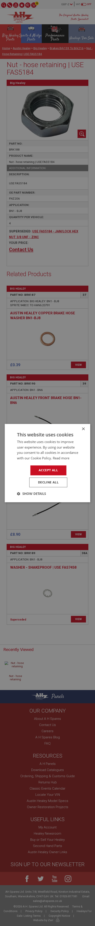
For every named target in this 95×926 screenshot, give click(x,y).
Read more (61, 458)
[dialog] (47, 463)
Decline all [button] (48, 482)
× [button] (83, 429)
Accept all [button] (48, 470)
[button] (31, 494)
